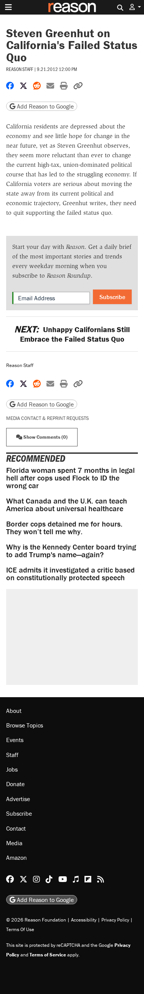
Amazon (16, 857)
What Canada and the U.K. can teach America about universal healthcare (66, 504)
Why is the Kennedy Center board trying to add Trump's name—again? (71, 550)
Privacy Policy (115, 920)
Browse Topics (24, 725)
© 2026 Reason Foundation (36, 920)
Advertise (18, 799)
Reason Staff (19, 69)
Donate (15, 784)
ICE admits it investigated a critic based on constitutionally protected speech (70, 573)
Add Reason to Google (44, 106)
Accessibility (83, 920)
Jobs (12, 769)
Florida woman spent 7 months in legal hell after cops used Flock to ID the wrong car (70, 477)
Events (14, 740)
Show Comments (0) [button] (45, 437)
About (14, 710)
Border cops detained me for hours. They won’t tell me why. (64, 527)
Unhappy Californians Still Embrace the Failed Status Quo (71, 334)
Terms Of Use (20, 929)
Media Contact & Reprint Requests (47, 418)
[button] (135, 7)
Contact (16, 828)
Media (14, 843)
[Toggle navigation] (8, 7)
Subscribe (112, 297)
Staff (12, 755)
